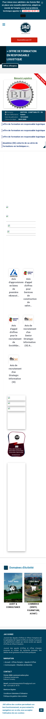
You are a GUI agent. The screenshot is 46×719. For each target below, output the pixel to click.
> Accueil (7, 662)
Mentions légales (10, 689)
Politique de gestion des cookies (15, 696)
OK (41, 710)
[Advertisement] (23, 177)
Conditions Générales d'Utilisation (16, 693)
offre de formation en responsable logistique (24, 124)
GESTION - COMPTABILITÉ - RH (31, 112)
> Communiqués (9, 665)
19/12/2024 (24, 117)
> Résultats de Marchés (24, 665)
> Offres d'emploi (17, 662)
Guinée (22, 114)
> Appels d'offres (29, 662)
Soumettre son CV (24, 40)
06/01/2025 (22, 119)
